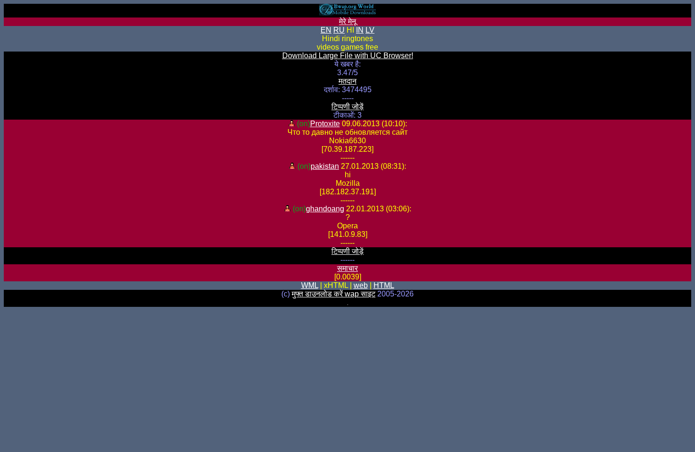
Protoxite (325, 124)
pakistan (325, 166)
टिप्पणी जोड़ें (347, 107)
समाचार (347, 268)
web (361, 285)
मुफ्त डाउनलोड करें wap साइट (333, 294)
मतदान (347, 81)
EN (326, 30)
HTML (384, 285)
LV (369, 30)
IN (360, 30)
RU (339, 30)
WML (309, 285)
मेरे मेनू (347, 21)
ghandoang (325, 209)
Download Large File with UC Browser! (347, 56)
